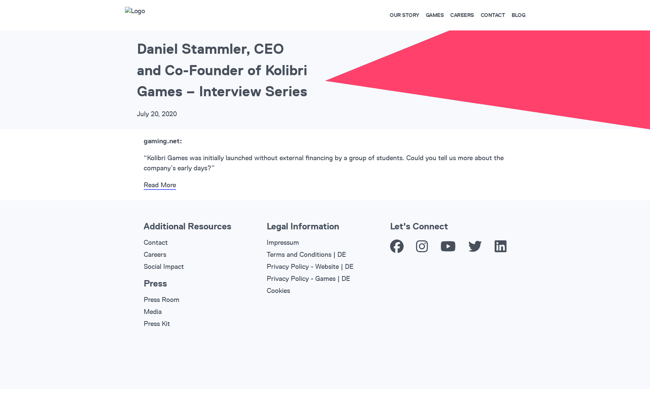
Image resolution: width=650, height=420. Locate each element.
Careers (462, 15)
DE (341, 254)
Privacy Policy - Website (303, 266)
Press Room (161, 300)
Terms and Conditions (299, 254)
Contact (493, 15)
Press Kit (157, 324)
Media (153, 312)
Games (435, 15)
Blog (518, 15)
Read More (160, 185)
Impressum (283, 242)
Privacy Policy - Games (301, 278)
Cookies (278, 291)
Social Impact (164, 266)
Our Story (404, 15)
